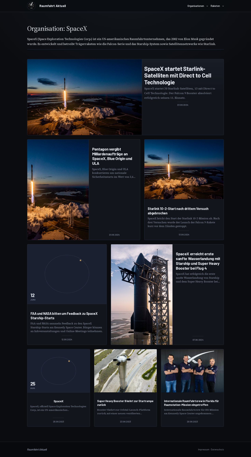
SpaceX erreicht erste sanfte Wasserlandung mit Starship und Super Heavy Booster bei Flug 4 (198, 261)
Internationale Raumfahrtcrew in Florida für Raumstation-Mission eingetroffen (191, 402)
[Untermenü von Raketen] (223, 6)
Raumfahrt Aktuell (52, 6)
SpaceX (59, 401)
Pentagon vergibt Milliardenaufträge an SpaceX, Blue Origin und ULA (112, 156)
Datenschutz (217, 449)
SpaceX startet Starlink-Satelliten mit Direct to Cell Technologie (177, 75)
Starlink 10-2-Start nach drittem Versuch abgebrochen (178, 211)
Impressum (203, 449)
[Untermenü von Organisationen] (207, 6)
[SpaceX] (84, 97)
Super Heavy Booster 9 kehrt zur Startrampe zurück (125, 402)
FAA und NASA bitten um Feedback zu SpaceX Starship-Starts (64, 315)
